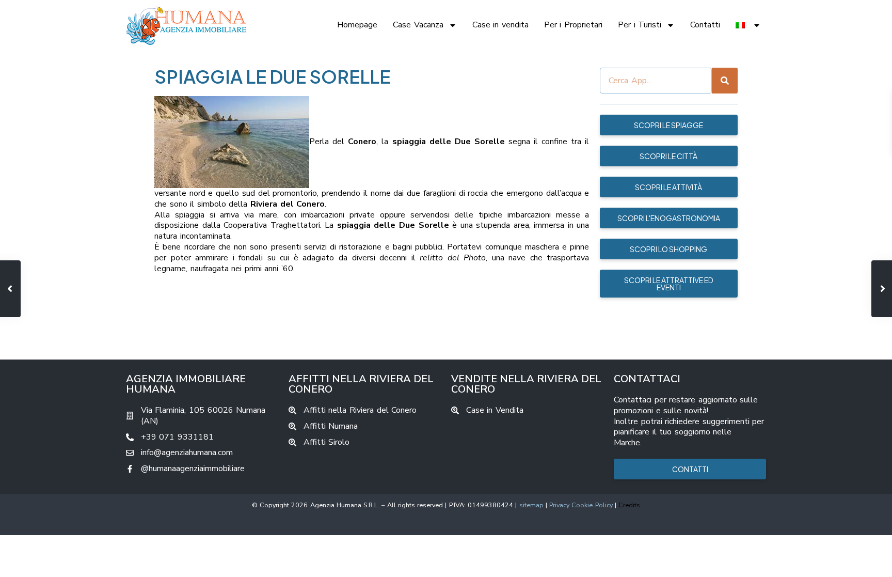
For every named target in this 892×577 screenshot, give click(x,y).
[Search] (725, 80)
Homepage (357, 25)
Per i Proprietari (573, 25)
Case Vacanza (418, 25)
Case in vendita (500, 25)
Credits (629, 505)
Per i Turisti (639, 25)
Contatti (705, 25)
